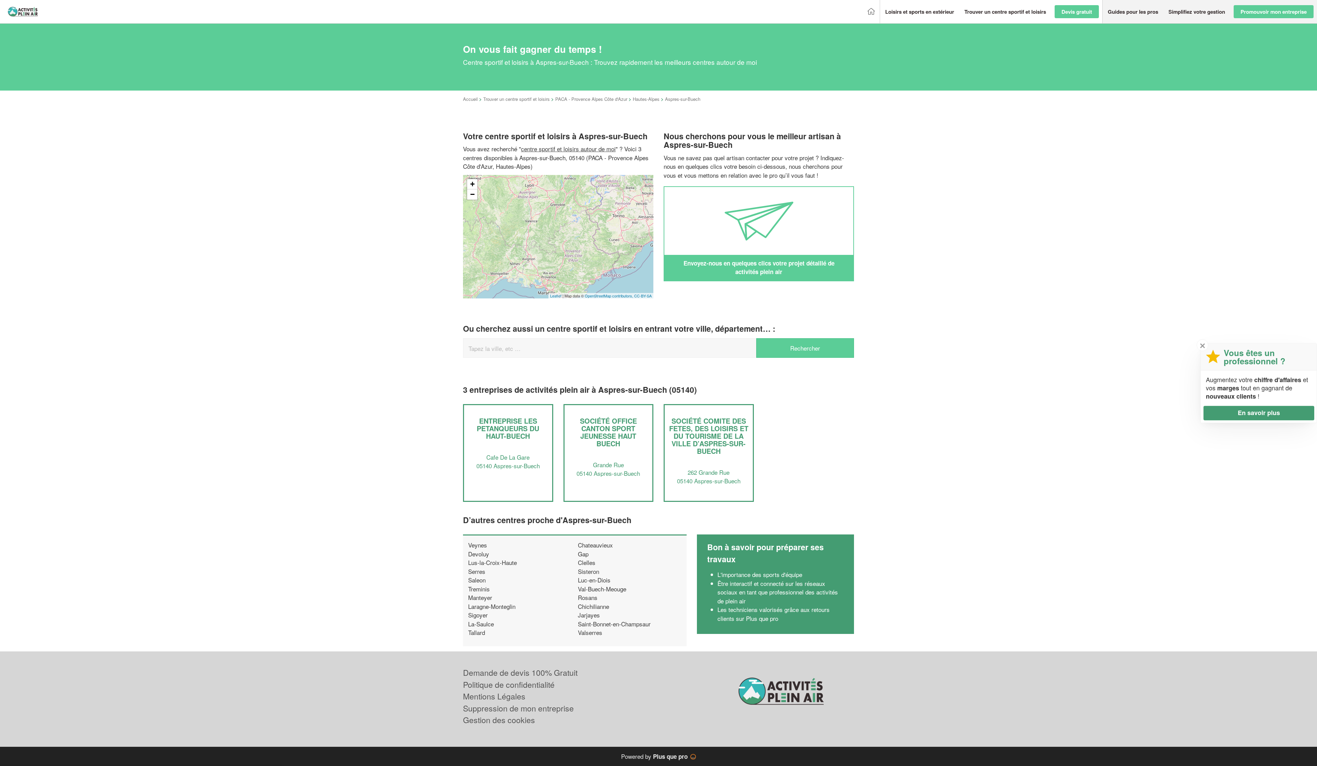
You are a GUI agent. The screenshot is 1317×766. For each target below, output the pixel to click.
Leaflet (555, 295)
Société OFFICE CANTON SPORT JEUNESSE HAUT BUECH (608, 432)
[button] (919, 11)
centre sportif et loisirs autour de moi (568, 148)
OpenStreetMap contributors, (609, 295)
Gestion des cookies (499, 720)
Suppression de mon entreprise (518, 708)
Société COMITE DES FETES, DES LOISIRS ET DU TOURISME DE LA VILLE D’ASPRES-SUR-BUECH (708, 436)
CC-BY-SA (643, 295)
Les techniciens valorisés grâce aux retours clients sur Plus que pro (773, 614)
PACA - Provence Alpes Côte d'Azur (591, 99)
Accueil (470, 99)
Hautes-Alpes (646, 99)
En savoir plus (1259, 412)
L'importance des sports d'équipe (759, 574)
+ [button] (472, 184)
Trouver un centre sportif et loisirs (516, 99)
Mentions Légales (494, 696)
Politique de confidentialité (509, 684)
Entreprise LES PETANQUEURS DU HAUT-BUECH (508, 428)
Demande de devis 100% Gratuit (520, 672)
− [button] (472, 194)
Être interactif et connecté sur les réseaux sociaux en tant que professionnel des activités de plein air (777, 592)
